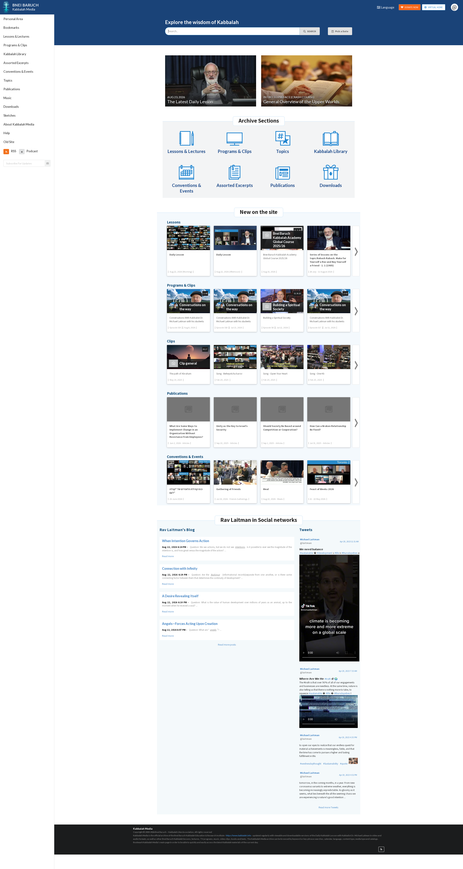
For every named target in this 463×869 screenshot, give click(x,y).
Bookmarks (11, 27)
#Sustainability (330, 763)
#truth (328, 678)
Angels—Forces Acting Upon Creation (190, 624)
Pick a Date (341, 31)
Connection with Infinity (179, 568)
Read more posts (227, 644)
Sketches (9, 115)
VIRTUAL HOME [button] (435, 7)
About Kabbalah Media (18, 124)
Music (7, 98)
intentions (240, 547)
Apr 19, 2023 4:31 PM (348, 775)
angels (213, 629)
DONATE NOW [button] (411, 7)
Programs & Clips (15, 45)
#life (337, 553)
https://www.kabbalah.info (238, 835)
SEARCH (311, 31)
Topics (7, 80)
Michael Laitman (309, 541)
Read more (168, 556)
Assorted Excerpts (16, 63)
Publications (11, 89)
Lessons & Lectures (16, 36)
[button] (6, 151)
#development (324, 553)
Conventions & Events (18, 71)
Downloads (11, 106)
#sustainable (306, 553)
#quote (343, 763)
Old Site (8, 142)
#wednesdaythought (310, 763)
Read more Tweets (328, 807)
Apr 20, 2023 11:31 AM (349, 541)
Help (6, 133)
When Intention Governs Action (185, 541)
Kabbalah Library (14, 54)
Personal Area (13, 19)
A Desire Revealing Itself (180, 596)
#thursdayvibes (349, 553)
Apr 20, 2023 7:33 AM (348, 671)
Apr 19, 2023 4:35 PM (348, 737)
